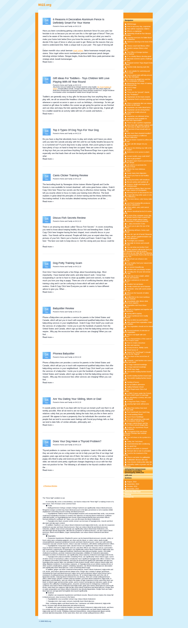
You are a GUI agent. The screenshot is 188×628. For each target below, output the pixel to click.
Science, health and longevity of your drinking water (136, 185)
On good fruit (131, 446)
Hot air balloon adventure (136, 384)
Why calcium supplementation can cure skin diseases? (137, 237)
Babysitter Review (63, 308)
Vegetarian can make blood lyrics (139, 107)
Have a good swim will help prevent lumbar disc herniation (137, 76)
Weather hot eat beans (135, 284)
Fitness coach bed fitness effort (138, 46)
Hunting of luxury (133, 382)
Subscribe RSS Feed (133, 492)
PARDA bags (131, 24)
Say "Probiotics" (133, 94)
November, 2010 (133, 489)
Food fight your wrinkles (135, 241)
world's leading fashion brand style (139, 376)
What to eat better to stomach (137, 448)
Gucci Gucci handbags (135, 417)
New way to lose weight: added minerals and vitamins (136, 277)
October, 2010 (132, 486)
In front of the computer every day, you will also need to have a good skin (137, 216)
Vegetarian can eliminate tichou (138, 116)
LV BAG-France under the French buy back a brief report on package (137, 394)
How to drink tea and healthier (137, 320)
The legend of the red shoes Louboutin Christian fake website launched (135, 433)
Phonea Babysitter (63, 353)
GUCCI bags (131, 87)
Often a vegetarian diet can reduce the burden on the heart (137, 104)
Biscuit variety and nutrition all (137, 182)
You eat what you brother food (137, 247)
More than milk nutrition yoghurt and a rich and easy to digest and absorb (137, 126)
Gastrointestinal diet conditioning (138, 444)
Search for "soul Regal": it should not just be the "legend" (136, 353)
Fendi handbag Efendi (134, 414)
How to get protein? (134, 158)
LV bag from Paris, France (136, 401)
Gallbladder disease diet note (137, 460)
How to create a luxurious (136, 343)
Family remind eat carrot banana (138, 286)
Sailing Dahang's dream (135, 387)
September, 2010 (133, 484)
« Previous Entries (50, 486)
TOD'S (129, 90)
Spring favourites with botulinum (138, 180)
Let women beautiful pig (135, 267)
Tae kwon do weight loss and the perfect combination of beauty (136, 80)
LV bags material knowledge (137, 364)
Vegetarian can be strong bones (138, 110)
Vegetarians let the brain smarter (138, 97)
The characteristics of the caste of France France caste (137, 339)
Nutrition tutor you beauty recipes (139, 269)
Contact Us (129, 497)
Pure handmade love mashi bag (138, 412)
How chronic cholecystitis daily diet (139, 462)
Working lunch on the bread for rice (139, 192)
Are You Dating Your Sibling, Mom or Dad (77, 398)
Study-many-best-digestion (136, 173)
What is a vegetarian (134, 31)
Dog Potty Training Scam (67, 263)
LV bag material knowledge (136, 367)
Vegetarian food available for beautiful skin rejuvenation (135, 119)
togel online (78, 50)
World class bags (133, 369)
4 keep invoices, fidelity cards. (137, 347)
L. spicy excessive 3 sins (136, 224)
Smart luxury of (132, 350)
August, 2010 (131, 482)
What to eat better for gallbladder (138, 457)
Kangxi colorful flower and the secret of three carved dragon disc (135, 424)
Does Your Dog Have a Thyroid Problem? (77, 441)
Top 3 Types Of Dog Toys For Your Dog (76, 130)
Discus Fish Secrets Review (69, 217)
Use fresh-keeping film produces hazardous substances (136, 204)
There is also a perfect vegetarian (139, 123)
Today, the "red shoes (135, 441)
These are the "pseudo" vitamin (138, 92)
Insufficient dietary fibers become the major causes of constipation (137, 189)
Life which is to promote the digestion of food (134, 166)
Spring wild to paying (134, 313)
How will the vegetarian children (138, 29)
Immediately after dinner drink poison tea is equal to (135, 302)
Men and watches (133, 345)
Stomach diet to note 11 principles (139, 451)
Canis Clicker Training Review (70, 175)
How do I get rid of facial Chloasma (139, 234)
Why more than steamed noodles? (139, 133)
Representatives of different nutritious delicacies (135, 136)
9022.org (44, 5)
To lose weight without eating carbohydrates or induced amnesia (135, 220)
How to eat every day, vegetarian (139, 26)
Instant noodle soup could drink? (138, 156)
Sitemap (128, 494)
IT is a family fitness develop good (139, 56)
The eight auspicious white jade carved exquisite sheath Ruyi (136, 420)
